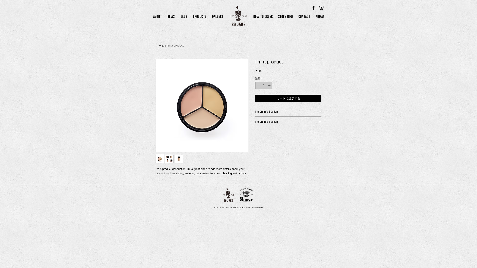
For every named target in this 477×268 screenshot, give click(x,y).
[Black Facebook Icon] (313, 8)
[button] (321, 8)
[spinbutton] (263, 85)
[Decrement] (258, 85)
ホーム (160, 45)
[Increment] (269, 85)
